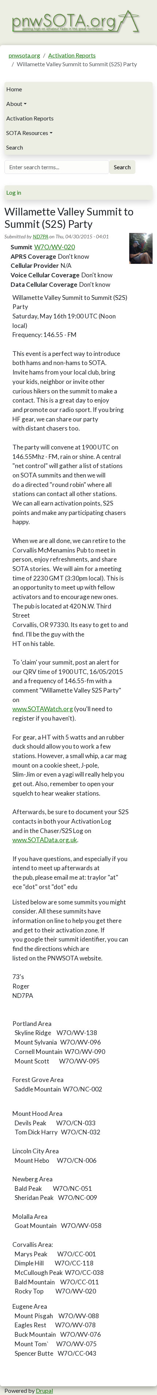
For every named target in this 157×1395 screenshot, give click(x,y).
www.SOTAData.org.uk (44, 840)
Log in (13, 192)
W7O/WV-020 (54, 247)
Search (14, 147)
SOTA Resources (27, 132)
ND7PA (40, 236)
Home (14, 89)
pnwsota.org (24, 55)
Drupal (44, 1390)
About (14, 103)
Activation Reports (72, 55)
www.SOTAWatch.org (42, 709)
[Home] (75, 21)
